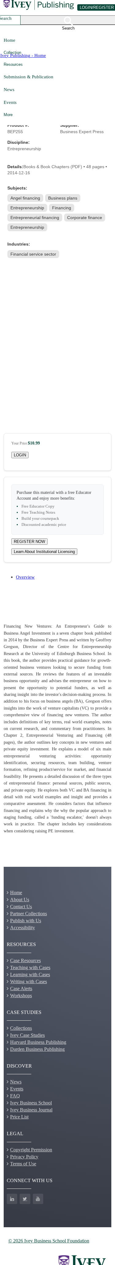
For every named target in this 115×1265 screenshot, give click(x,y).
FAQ (15, 1095)
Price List (19, 1116)
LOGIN (20, 455)
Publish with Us (25, 920)
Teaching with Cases (30, 967)
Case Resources (25, 960)
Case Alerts (21, 988)
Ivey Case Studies (27, 1035)
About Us (19, 899)
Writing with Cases (28, 981)
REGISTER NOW (29, 541)
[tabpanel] (57, 729)
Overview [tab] (25, 576)
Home (9, 40)
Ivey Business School (31, 1102)
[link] (25, 198)
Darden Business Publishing (37, 1049)
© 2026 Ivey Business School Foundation (48, 1240)
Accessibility (22, 927)
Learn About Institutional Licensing (44, 551)
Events (10, 102)
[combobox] (13, 20)
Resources (13, 64)
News (9, 89)
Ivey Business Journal (31, 1109)
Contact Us (21, 906)
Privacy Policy (24, 1156)
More (8, 114)
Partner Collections (28, 913)
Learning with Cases (30, 974)
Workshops (21, 995)
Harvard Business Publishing (38, 1042)
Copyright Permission (31, 1149)
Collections (21, 1028)
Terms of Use (23, 1163)
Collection (12, 52)
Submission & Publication (28, 76)
